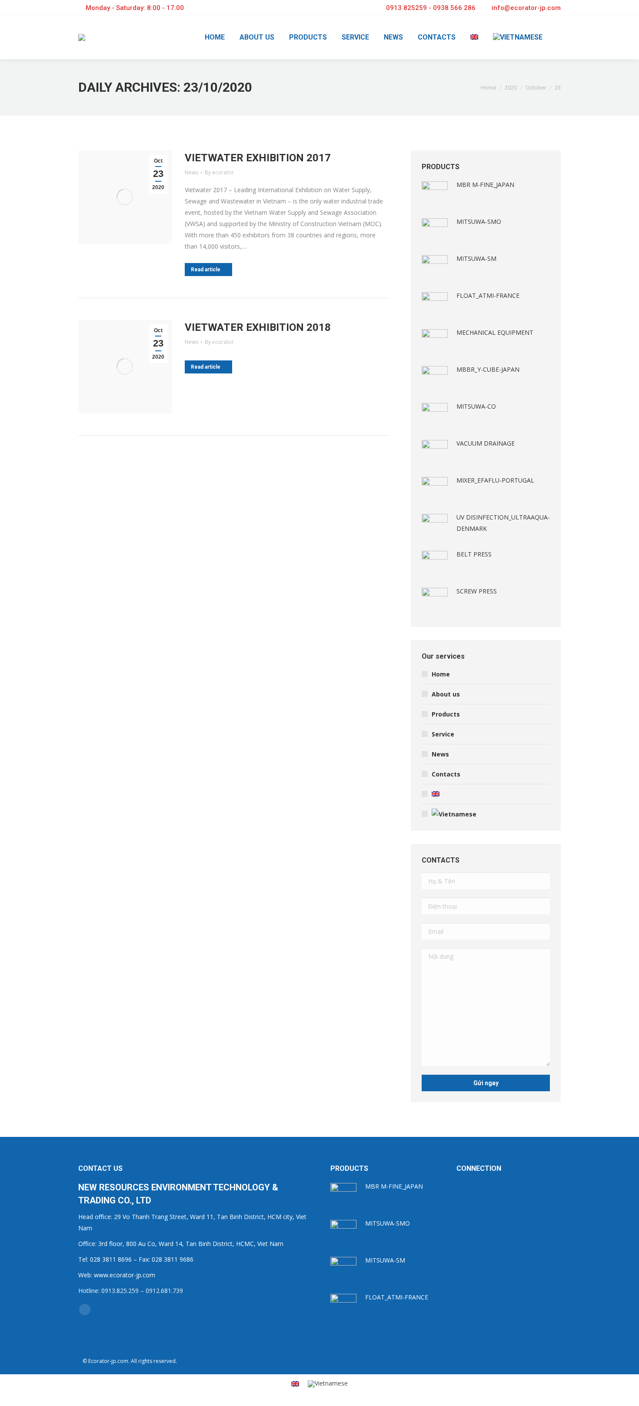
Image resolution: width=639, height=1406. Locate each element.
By (219, 172)
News (191, 172)
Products (446, 714)
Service (443, 734)
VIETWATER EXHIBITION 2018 (258, 327)
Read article (205, 270)
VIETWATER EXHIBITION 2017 (258, 158)
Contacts (446, 774)
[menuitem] (215, 37)
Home (441, 674)
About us (446, 694)
